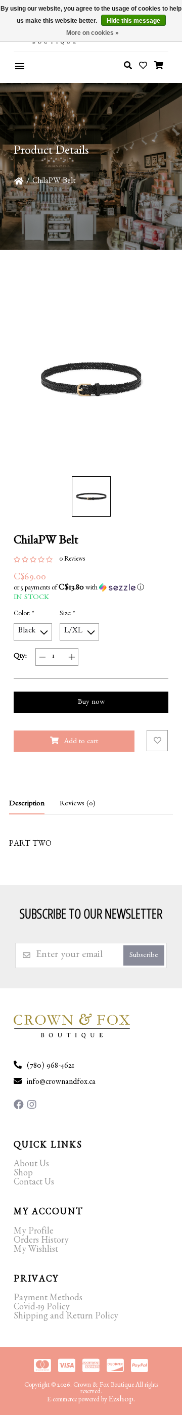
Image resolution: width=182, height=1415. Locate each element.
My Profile (34, 1232)
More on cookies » (92, 32)
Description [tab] (26, 804)
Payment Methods (48, 1299)
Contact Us (34, 1183)
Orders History (41, 1241)
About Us (31, 1165)
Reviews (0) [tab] (78, 804)
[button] (91, 588)
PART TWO (30, 845)
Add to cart (81, 742)
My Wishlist (36, 1250)
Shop (23, 1174)
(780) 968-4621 (50, 1067)
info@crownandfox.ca (61, 1083)
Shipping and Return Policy (66, 1317)
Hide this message (133, 20)
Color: (24, 614)
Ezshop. (122, 1400)
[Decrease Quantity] (42, 657)
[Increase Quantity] (71, 657)
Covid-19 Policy (42, 1308)
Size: (67, 614)
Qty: (20, 657)
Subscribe (143, 956)
